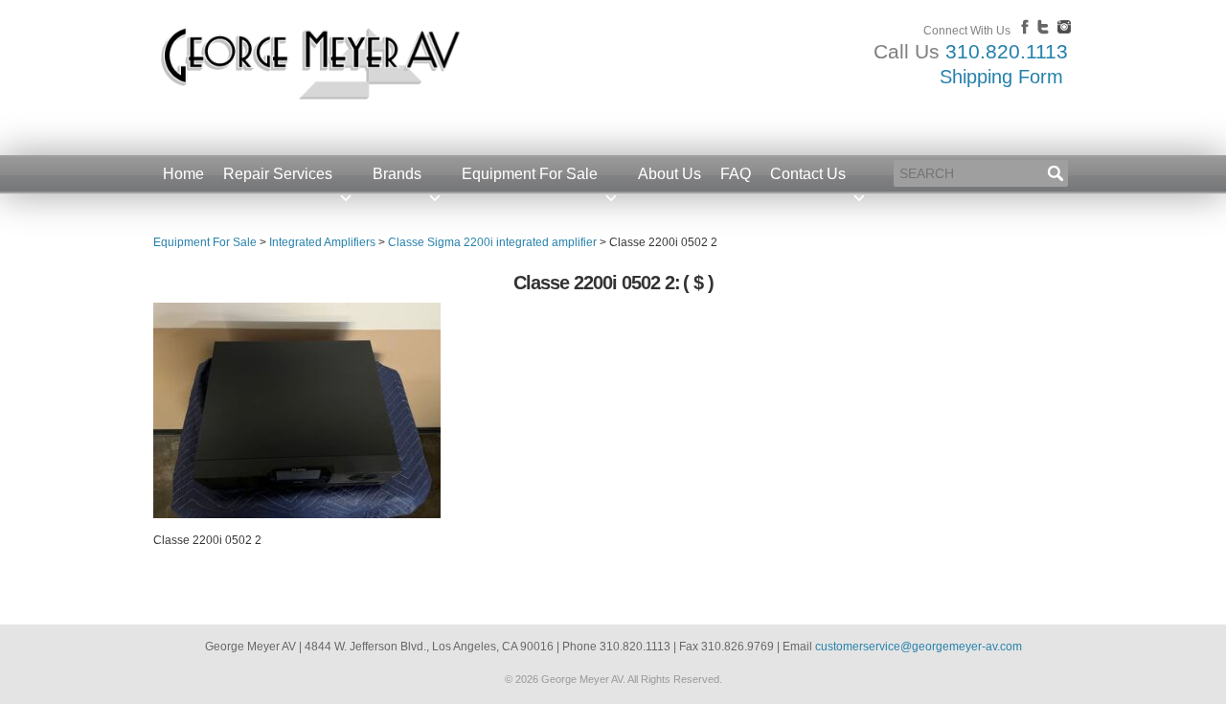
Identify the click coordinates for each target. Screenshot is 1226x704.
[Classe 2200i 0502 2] (297, 514)
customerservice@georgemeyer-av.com (918, 646)
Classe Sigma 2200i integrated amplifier (492, 242)
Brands (397, 174)
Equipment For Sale (530, 174)
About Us (669, 174)
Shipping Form (1001, 76)
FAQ (735, 174)
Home (183, 174)
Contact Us (808, 174)
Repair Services (277, 174)
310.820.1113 (1006, 51)
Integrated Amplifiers (322, 242)
